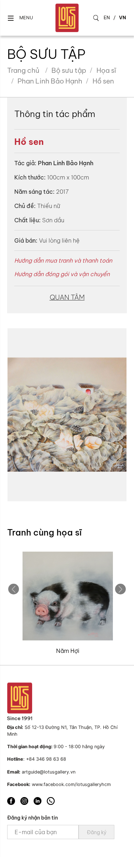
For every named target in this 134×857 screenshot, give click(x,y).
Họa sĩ (106, 70)
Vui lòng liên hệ (59, 240)
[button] (20, 18)
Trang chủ (23, 70)
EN (107, 17)
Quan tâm (67, 297)
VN (122, 17)
